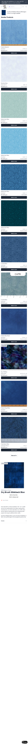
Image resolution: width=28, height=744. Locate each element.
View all (14, 455)
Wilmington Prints (6, 490)
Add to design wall (13, 497)
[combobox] (14, 6)
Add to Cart (14, 53)
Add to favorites (14, 495)
